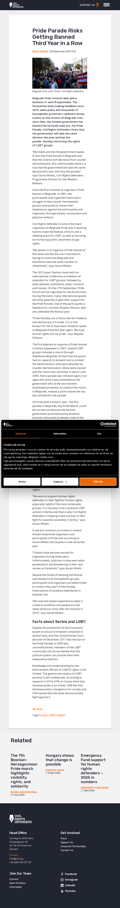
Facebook (71, 874)
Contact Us (67, 850)
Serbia (44, 51)
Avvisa (22, 481)
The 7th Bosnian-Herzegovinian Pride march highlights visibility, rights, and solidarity (24, 770)
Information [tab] (60, 433)
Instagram (71, 879)
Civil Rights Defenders (16, 5)
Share (39, 709)
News (35, 51)
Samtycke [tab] (20, 433)
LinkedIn (70, 885)
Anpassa (58, 481)
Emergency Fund (91, 788)
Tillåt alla (98, 481)
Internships (15, 887)
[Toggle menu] (106, 4)
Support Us (67, 842)
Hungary (51, 770)
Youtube (70, 890)
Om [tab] (99, 433)
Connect (14, 879)
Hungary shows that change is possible (60, 759)
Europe (43, 715)
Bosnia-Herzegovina (23, 792)
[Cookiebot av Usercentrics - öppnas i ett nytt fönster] (102, 424)
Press (64, 838)
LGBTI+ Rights (57, 715)
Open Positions (17, 883)
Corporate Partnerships (73, 846)
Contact (13, 855)
